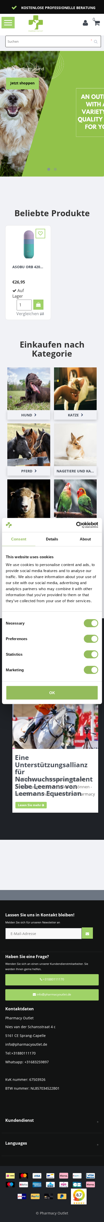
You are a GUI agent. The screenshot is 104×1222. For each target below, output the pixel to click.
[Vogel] (75, 500)
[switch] (91, 639)
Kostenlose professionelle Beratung (58, 7)
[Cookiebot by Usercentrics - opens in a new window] (76, 525)
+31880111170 (53, 979)
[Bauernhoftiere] (28, 500)
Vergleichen (28, 313)
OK (52, 693)
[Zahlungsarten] (52, 1185)
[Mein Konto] (86, 23)
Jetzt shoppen (22, 83)
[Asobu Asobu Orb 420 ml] (28, 243)
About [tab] (85, 539)
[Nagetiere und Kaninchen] (75, 444)
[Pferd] (28, 444)
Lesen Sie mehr (30, 805)
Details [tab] (52, 539)
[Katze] (75, 388)
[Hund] (28, 388)
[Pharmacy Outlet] (43, 23)
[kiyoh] (79, 1196)
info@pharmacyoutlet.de (54, 994)
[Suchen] (97, 39)
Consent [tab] (18, 539)
